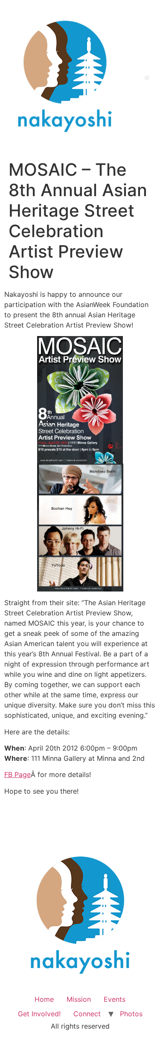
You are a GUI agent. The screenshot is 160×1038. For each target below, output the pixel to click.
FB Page (17, 774)
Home (44, 999)
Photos (131, 1013)
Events (114, 999)
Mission (79, 999)
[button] (147, 77)
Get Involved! (39, 1013)
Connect (87, 1013)
